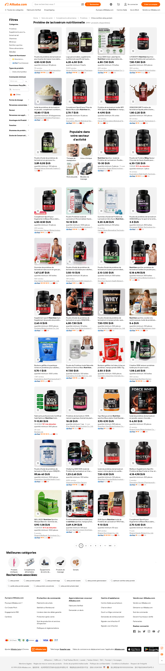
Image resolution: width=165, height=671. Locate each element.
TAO (101, 660)
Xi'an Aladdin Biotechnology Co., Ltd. (79, 426)
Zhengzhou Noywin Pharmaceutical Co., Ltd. (143, 482)
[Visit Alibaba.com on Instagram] (148, 631)
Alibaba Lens (16, 649)
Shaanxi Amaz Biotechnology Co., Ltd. (111, 70)
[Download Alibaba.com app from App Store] (134, 649)
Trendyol (108, 660)
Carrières (8, 617)
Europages (118, 660)
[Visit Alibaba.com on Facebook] (134, 631)
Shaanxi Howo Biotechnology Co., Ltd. (143, 429)
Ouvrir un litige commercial (111, 612)
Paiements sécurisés (45, 603)
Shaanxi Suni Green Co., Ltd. (108, 533)
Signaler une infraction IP (110, 621)
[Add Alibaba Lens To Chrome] (39, 649)
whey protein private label (70, 586)
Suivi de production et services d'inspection (48, 622)
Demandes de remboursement (112, 617)
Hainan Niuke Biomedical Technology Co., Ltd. (111, 230)
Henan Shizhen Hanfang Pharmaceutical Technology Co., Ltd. (79, 70)
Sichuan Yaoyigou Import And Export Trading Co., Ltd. (79, 530)
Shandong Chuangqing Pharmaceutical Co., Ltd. (48, 118)
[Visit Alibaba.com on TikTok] (158, 631)
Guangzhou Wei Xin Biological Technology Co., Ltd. (79, 121)
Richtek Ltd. (38, 432)
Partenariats (137, 621)
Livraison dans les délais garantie (49, 612)
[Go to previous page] (76, 545)
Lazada (82, 660)
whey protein (14, 581)
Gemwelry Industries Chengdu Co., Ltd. (111, 376)
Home (35, 18)
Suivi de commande (140, 612)
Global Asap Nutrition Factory (140, 379)
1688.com (57, 660)
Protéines (83, 18)
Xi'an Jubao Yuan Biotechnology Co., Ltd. (79, 328)
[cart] (119, 5)
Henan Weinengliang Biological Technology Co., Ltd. (111, 121)
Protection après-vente (45, 617)
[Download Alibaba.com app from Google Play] (152, 649)
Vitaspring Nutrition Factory (76, 482)
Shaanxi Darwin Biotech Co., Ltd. (141, 533)
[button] (82, 4)
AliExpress (48, 660)
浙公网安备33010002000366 (122, 667)
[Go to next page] (115, 545)
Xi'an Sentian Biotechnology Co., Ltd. (111, 328)
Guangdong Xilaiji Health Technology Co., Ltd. (143, 174)
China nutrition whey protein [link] (101, 18)
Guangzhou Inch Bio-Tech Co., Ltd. (79, 376)
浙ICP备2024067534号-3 (144, 667)
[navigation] (18, 282)
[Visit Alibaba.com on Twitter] (144, 631)
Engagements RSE (12, 612)
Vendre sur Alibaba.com (142, 603)
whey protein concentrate (45, 586)
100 (110, 546)
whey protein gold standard (97, 581)
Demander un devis (76, 610)
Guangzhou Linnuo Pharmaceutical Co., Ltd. (48, 70)
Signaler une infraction (109, 626)
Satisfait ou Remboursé (45, 608)
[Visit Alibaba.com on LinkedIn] (139, 631)
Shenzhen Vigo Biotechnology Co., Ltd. (111, 426)
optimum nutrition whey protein (124, 581)
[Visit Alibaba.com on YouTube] (153, 631)
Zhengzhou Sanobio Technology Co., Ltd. (143, 121)
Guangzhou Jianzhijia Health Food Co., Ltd (48, 479)
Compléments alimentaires (66, 18)
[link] (162, 648)
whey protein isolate (74, 581)
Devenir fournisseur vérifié (143, 617)
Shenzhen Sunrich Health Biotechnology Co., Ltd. (111, 281)
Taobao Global (92, 660)
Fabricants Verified (76, 606)
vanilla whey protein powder (19, 586)
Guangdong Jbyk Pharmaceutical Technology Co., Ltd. (48, 379)
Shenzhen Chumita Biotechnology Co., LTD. (111, 479)
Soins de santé (47, 18)
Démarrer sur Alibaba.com (143, 608)
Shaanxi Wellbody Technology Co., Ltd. (48, 535)
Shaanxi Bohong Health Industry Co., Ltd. (79, 281)
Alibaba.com (120, 649)
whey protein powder (33, 581)
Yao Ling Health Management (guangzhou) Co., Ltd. (143, 328)
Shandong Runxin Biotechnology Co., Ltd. (79, 227)
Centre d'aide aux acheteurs (111, 603)
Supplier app (65, 649)
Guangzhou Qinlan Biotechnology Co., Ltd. (111, 168)
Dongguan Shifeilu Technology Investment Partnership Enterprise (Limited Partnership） (143, 227)
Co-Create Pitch (11, 608)
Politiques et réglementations (48, 628)
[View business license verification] (104, 667)
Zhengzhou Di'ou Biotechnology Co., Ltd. (143, 278)
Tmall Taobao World (70, 660)
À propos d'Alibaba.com (14, 598)
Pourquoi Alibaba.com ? (13, 603)
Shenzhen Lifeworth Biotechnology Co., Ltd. (143, 70)
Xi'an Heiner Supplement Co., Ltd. (46, 281)
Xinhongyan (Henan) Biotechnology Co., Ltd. (48, 230)
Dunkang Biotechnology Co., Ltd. (46, 328)
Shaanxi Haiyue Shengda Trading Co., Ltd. (48, 168)
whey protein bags (53, 581)
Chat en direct (106, 608)
